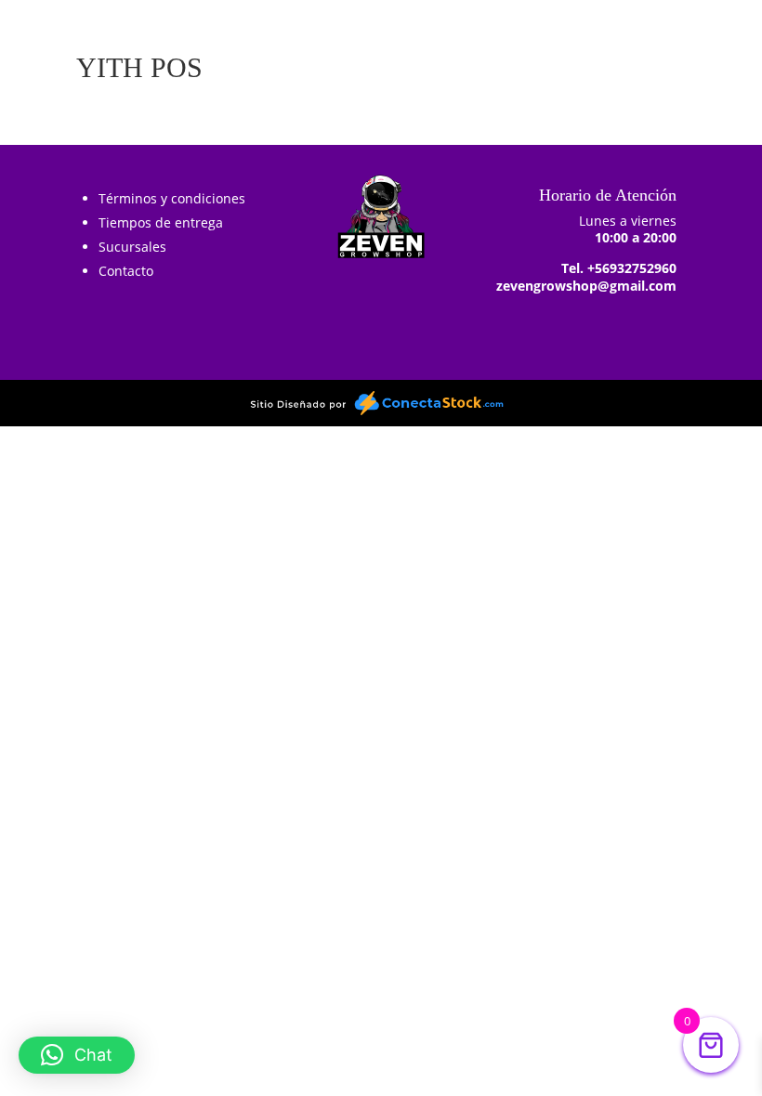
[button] (77, 1055)
